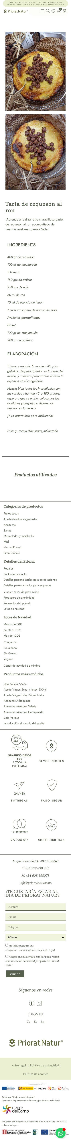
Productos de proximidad (19, 597)
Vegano (8, 659)
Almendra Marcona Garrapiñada (23, 712)
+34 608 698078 (38, 876)
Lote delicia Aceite (15, 684)
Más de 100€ (12, 635)
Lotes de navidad (14, 609)
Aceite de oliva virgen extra (20, 519)
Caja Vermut (11, 718)
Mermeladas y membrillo (19, 536)
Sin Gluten (10, 653)
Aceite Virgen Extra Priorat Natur (24, 695)
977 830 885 (19, 840)
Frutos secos (11, 513)
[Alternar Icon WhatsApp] (61, 1133)
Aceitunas (9, 525)
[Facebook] (32, 1003)
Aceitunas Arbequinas (17, 701)
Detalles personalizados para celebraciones (30, 580)
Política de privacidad (44, 1065)
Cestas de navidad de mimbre (22, 665)
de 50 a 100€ (12, 630)
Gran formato (12, 553)
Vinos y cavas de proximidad (21, 592)
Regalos (8, 568)
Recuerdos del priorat (17, 603)
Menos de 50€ (13, 624)
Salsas (7, 530)
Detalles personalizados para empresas (27, 585)
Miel (6, 542)
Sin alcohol (10, 648)
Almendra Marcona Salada (20, 706)
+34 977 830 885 (37, 868)
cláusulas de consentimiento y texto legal (30, 950)
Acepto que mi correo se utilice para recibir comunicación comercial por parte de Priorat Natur (32, 961)
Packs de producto (15, 574)
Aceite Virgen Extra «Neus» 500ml (25, 689)
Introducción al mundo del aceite (24, 723)
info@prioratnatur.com (35, 883)
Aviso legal (19, 1065)
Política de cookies (35, 1074)
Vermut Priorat (12, 547)
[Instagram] (39, 1003)
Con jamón (10, 642)
